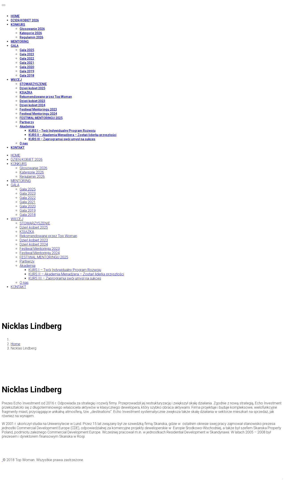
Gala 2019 (27, 71)
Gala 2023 (27, 54)
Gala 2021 (27, 63)
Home (15, 344)
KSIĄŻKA (26, 92)
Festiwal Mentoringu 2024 (38, 113)
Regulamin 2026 (31, 37)
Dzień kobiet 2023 (32, 101)
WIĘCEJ (16, 80)
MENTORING (20, 41)
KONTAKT (17, 147)
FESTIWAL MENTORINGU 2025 (41, 118)
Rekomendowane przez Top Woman (46, 96)
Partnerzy (27, 122)
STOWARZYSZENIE (33, 84)
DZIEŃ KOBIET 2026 (25, 20)
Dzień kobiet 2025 (32, 88)
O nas (24, 143)
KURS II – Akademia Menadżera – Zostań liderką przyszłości (72, 135)
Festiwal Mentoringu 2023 (38, 109)
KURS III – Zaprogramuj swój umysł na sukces (61, 139)
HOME (15, 16)
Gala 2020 (27, 67)
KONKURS (18, 24)
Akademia (27, 126)
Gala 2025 (27, 50)
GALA (14, 46)
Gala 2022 (27, 58)
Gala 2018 (27, 75)
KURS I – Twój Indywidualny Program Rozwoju (62, 130)
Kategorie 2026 (31, 33)
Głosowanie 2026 (32, 29)
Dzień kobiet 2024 (32, 105)
